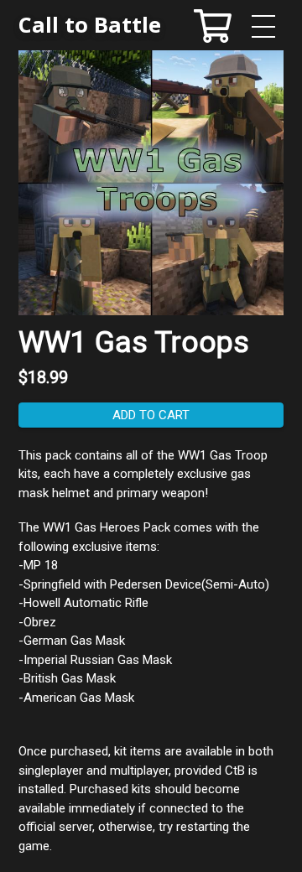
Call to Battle (89, 24)
